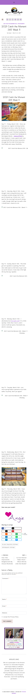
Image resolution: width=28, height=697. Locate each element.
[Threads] (12, 19)
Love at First (18, 136)
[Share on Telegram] (6, 540)
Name (4, 599)
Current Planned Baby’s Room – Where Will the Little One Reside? (20, 559)
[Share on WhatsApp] (17, 537)
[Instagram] (10, 19)
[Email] (21, 19)
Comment (5, 578)
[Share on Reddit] (6, 534)
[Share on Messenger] (17, 540)
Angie (9, 33)
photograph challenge (8, 547)
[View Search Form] (2, 19)
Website (4, 613)
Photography (21, 23)
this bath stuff (15, 321)
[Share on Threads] (6, 531)
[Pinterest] (18, 19)
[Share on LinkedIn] (6, 537)
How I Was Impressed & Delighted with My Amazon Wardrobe (7, 559)
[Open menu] (14, 2)
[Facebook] (7, 19)
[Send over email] (17, 534)
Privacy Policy (14, 617)
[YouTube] (15, 19)
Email (4, 606)
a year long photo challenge (10, 544)
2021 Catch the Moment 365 (10, 23)
